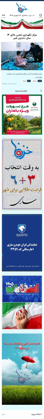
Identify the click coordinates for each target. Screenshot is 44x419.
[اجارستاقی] (22, 242)
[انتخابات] (22, 174)
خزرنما (34, 414)
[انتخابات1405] (22, 302)
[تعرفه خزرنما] (22, 369)
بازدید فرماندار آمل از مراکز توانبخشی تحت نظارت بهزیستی (24, 75)
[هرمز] (22, 24)
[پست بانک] (22, 115)
